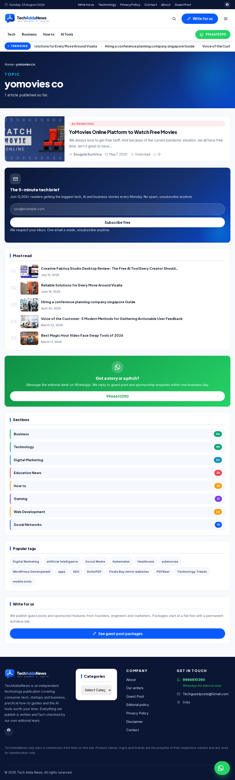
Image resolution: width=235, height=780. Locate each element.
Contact (150, 4)
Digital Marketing (117, 460)
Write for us (86, 4)
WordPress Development (31, 571)
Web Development (117, 512)
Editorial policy (137, 705)
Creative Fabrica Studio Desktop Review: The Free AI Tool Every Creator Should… (109, 268)
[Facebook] (227, 4)
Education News (117, 473)
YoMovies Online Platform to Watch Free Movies (123, 132)
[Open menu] (225, 18)
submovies (170, 561)
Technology (107, 4)
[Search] (174, 18)
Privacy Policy (130, 4)
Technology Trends (192, 571)
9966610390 (216, 34)
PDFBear (163, 571)
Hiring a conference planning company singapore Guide (125, 46)
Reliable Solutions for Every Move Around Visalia (81, 285)
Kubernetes (121, 561)
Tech (11, 34)
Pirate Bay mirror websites (129, 571)
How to (48, 34)
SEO (76, 571)
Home (9, 64)
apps (61, 571)
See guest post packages (120, 633)
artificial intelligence (62, 561)
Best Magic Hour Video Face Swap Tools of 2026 (82, 335)
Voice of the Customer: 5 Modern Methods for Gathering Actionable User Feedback (112, 318)
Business (29, 34)
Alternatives (83, 123)
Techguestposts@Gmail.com (206, 694)
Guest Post (183, 4)
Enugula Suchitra (88, 154)
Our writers (134, 688)
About (166, 4)
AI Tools (67, 34)
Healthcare (145, 561)
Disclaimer (134, 722)
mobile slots (22, 581)
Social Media (95, 561)
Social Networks (117, 524)
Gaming (117, 499)
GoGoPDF (94, 571)
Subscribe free (117, 222)
